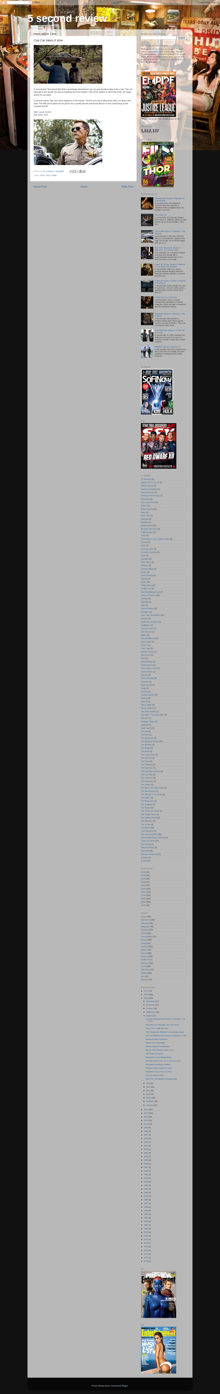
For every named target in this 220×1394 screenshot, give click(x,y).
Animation (145, 923)
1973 (146, 1254)
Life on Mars (146, 642)
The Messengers (148, 791)
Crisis (143, 545)
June (148, 1087)
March (149, 1098)
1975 (146, 1247)
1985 (146, 1211)
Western (144, 980)
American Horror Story (150, 496)
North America (147, 665)
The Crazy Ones (148, 755)
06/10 (143, 892)
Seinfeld (144, 698)
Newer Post (40, 186)
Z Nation (144, 857)
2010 (146, 1124)
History (144, 950)
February (150, 1101)
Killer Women (146, 632)
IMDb (36, 112)
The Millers (145, 798)
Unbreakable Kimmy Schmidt (153, 838)
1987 (146, 1203)
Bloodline (144, 522)
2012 (146, 1117)
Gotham (144, 598)
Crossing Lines (147, 549)
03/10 (143, 882)
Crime (143, 933)
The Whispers (147, 821)
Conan (143, 542)
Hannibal (144, 602)
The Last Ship (146, 775)
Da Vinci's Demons (149, 552)
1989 (146, 1196)
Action (143, 917)
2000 (146, 1156)
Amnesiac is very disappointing (158, 1057)
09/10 (143, 902)
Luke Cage (145, 648)
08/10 (143, 899)
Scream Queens (148, 695)
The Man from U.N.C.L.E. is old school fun (163, 1061)
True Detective (147, 831)
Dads (143, 555)
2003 (146, 1149)
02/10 (143, 879)
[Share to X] (77, 171)
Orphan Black (146, 672)
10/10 (143, 905)
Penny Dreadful (147, 678)
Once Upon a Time (149, 668)
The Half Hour (147, 768)
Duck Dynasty (147, 575)
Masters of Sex (147, 652)
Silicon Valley (146, 705)
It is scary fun (160, 215)
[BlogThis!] (74, 171)
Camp (143, 535)
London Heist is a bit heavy (166, 297)
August (149, 1016)
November (150, 1005)
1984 (146, 1214)
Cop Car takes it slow (154, 1075)
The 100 (144, 731)
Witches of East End (149, 854)
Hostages (145, 612)
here (181, 59)
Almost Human (147, 486)
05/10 (42, 175)
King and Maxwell (148, 638)
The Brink (145, 751)
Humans (144, 618)
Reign (143, 688)
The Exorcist (146, 758)
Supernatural (146, 728)
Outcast (144, 675)
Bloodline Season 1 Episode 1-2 (168, 347)
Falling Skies (146, 585)
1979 (146, 1232)
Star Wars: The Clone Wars (152, 715)
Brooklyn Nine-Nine (149, 529)
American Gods (147, 492)
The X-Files (146, 824)
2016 (146, 995)
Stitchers (144, 718)
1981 (146, 1225)
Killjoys (144, 635)
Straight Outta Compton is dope (159, 1068)
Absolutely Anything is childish (158, 1064)
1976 (146, 1243)
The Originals (146, 804)
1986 (146, 1207)
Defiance (144, 565)
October (149, 1008)
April (148, 1094)
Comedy (144, 930)
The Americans (147, 738)
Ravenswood (146, 685)
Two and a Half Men (149, 834)
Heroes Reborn (147, 608)
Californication (147, 532)
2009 (146, 1128)
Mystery (144, 956)
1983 (146, 1218)
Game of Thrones (148, 595)
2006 (146, 1138)
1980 (146, 1229)
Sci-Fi (143, 966)
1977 (146, 1239)
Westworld (145, 851)
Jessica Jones (147, 628)
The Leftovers (147, 778)
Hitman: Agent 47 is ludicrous (158, 1046)
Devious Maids (147, 569)
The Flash (145, 761)
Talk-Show (145, 970)
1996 (146, 1171)
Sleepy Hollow (147, 708)
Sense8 (144, 702)
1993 (146, 1182)
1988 (146, 1200)
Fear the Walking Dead (150, 592)
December (150, 1001)
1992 (146, 1185)
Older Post (127, 186)
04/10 (143, 885)
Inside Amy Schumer (149, 622)
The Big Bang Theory (150, 741)
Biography (145, 926)
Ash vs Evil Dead (148, 502)
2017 (146, 991)
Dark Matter (146, 562)
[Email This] (71, 171)
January (149, 1105)
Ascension (145, 499)
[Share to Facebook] (81, 171)
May (148, 1091)
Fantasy (144, 946)
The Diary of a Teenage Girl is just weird (162, 1025)
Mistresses (145, 655)
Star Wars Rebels (148, 711)
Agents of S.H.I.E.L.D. (150, 482)
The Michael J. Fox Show (151, 794)
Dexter (144, 572)
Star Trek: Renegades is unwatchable (161, 1079)
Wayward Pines (147, 847)
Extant (143, 582)
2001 (146, 1153)
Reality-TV (145, 960)
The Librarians (147, 781)
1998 (146, 1164)
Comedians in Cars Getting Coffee (155, 539)
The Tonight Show (148, 814)
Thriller (54, 175)
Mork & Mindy (146, 662)
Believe (144, 506)
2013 (146, 1113)
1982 (146, 1221)
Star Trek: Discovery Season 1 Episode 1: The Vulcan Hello (168, 249)
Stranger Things (147, 721)
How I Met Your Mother (150, 615)
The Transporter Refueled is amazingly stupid (165, 1032)
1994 (146, 1178)
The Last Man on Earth (150, 771)
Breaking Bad (146, 525)
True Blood (145, 828)
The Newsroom (147, 801)
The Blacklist (146, 745)
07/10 (143, 895)
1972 (146, 1258)
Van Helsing (146, 844)
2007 (146, 1135)
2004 (146, 1146)
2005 (146, 1142)
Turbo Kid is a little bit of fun (157, 1028)
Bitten (143, 512)
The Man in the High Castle (152, 788)
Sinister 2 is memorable (155, 1043)
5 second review (67, 18)
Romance (145, 963)
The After (144, 735)
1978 (146, 1236)
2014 (146, 1110)
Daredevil (145, 559)
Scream (144, 692)
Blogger (125, 1386)
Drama (144, 940)
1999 (146, 1160)
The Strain (145, 808)
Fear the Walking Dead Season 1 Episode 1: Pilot (166, 1036)
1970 (146, 1261)
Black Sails (145, 516)
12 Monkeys (146, 479)
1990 (146, 1193)
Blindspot (144, 519)
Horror (143, 953)
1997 (146, 1167)
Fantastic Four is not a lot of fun (159, 1072)
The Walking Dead (148, 818)
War (142, 976)
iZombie (144, 861)
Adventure (145, 920)
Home (84, 186)
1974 (146, 1250)
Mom (143, 658)
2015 (48, 175)
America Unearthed (149, 489)
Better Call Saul (147, 509)
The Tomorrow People (150, 811)
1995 (146, 1174)
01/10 (143, 875)
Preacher (145, 682)
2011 (146, 1120)
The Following (146, 765)
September (151, 1012)
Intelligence (145, 625)
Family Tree (146, 589)
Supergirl (144, 725)
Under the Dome (148, 841)
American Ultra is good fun (157, 1039)
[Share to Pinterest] (84, 171)
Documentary (146, 936)
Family (143, 943)
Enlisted (144, 579)
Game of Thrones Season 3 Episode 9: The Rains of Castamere (170, 265)
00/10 (143, 872)
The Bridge (145, 748)
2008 (146, 1131)
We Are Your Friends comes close (160, 1050)
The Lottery (146, 784)
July (148, 1083)
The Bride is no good (154, 1054)
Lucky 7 (144, 645)
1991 (146, 1189)
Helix (143, 605)
